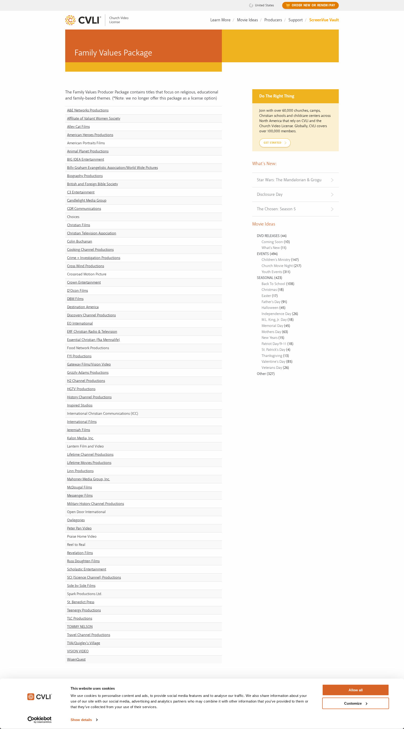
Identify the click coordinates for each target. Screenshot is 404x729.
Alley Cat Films (78, 126)
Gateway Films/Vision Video (89, 364)
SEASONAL (265, 277)
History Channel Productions (89, 397)
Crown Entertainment (84, 282)
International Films (82, 421)
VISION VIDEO (78, 651)
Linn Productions (80, 471)
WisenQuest (76, 659)
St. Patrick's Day (273, 349)
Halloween (270, 307)
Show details (81, 720)
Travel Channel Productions (88, 635)
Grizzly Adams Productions (87, 372)
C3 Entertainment (80, 192)
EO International (80, 323)
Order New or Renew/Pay (313, 5)
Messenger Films (80, 495)
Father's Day (271, 302)
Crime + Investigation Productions (93, 257)
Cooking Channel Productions (90, 249)
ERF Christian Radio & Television (92, 331)
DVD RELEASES (268, 235)
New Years (270, 337)
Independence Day (276, 313)
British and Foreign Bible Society (92, 184)
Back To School (273, 283)
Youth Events (272, 272)
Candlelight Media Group (86, 200)
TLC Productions (79, 618)
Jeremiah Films (78, 430)
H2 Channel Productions (86, 380)
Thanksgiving (272, 355)
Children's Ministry (276, 259)
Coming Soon (272, 242)
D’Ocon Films (77, 290)
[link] (100, 20)
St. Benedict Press (80, 602)
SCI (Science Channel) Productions (94, 577)
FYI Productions (79, 356)
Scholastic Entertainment (86, 569)
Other (261, 373)
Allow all (356, 690)
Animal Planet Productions (87, 151)
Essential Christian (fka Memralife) (93, 339)
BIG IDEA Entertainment (85, 159)
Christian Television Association (91, 233)
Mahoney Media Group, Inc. (88, 479)
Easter (266, 295)
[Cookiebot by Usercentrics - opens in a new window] (39, 719)
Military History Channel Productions (95, 503)
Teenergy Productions (84, 610)
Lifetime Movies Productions (89, 462)
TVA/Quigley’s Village (83, 643)
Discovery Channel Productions (91, 315)
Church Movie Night (277, 265)
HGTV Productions (81, 389)
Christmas (269, 289)
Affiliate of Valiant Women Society (93, 118)
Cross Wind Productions (85, 266)
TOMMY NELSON (80, 626)
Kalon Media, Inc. (80, 438)
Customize (353, 703)
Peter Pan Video (79, 528)
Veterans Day (272, 367)
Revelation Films (80, 553)
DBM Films (75, 298)
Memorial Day (272, 325)
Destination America (83, 307)
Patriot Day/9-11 (274, 343)
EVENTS (263, 254)
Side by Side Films (81, 585)
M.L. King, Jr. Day (274, 319)
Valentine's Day (273, 361)
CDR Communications (84, 208)
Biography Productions (85, 176)
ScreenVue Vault (324, 20)
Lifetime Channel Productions (90, 454)
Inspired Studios (79, 405)
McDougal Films (79, 487)
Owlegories (76, 520)
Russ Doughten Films (83, 561)
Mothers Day (271, 331)
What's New (271, 247)
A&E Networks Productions (87, 110)
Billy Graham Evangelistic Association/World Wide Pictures (112, 167)
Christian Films (78, 225)
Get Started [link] (272, 142)
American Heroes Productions (90, 135)
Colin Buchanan (79, 241)
